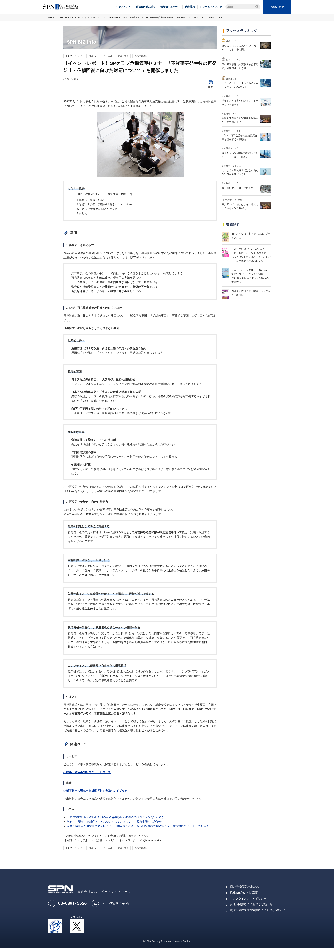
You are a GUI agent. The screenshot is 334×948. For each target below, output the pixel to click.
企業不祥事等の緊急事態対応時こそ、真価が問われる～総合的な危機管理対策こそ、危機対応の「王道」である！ (138, 826)
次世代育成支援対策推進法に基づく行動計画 (258, 910)
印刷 (210, 86)
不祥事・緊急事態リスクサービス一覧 (87, 772)
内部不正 (93, 56)
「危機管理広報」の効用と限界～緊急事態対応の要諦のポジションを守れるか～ (117, 817)
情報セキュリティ (170, 6)
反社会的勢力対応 (145, 6)
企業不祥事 (123, 56)
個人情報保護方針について (246, 886)
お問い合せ (277, 6)
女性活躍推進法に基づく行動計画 (251, 904)
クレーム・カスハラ (211, 6)
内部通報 (190, 6)
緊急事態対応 (141, 56)
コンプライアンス (74, 56)
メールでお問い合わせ (116, 903)
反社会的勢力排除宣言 (244, 892)
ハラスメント (123, 6)
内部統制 (107, 56)
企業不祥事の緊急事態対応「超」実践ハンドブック (95, 790)
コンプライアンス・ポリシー (248, 898)
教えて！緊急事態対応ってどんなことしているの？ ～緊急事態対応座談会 (114, 821)
